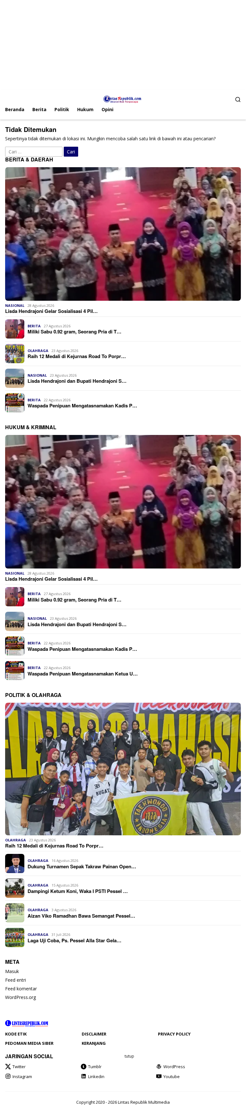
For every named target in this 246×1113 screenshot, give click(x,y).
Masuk (12, 971)
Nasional (14, 305)
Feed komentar (21, 989)
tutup (129, 1056)
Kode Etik (16, 1034)
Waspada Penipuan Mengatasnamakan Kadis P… (82, 405)
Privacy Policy (174, 1034)
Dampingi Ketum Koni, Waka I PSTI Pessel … (78, 891)
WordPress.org (20, 997)
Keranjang (94, 1043)
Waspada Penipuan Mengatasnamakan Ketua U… (83, 673)
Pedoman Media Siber (29, 1043)
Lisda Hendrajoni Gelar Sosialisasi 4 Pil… (51, 311)
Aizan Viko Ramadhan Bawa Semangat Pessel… (81, 916)
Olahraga (38, 350)
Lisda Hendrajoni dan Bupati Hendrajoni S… (77, 381)
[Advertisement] (123, 45)
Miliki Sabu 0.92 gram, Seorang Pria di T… (74, 331)
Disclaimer (94, 1034)
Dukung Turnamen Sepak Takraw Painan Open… (82, 866)
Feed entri (15, 980)
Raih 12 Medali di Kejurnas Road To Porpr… (77, 356)
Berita (34, 325)
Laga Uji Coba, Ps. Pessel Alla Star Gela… (74, 940)
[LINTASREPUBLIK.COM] (123, 98)
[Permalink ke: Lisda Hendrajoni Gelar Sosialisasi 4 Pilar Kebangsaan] (123, 234)
